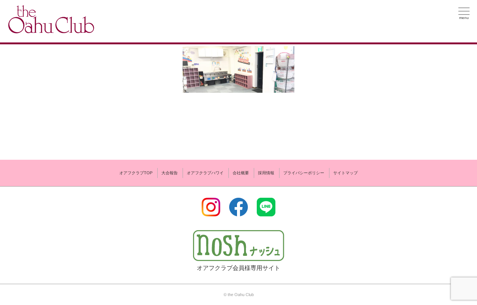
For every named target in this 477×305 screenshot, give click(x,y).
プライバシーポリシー (303, 173)
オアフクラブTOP (135, 173)
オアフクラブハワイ (205, 173)
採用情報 (266, 173)
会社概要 (241, 173)
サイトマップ (345, 173)
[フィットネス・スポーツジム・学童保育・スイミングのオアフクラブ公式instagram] (211, 212)
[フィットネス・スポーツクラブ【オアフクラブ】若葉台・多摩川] (50, 30)
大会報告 (169, 173)
